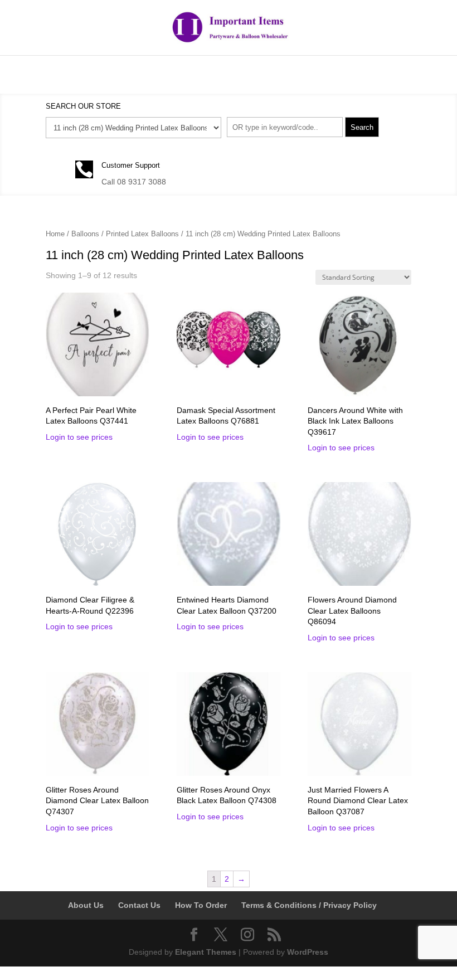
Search (362, 127)
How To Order (201, 905)
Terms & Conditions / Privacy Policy (309, 905)
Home (55, 234)
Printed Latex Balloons (142, 234)
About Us (86, 905)
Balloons (85, 234)
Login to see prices (79, 437)
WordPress (307, 951)
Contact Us (139, 905)
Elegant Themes (205, 951)
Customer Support (130, 165)
